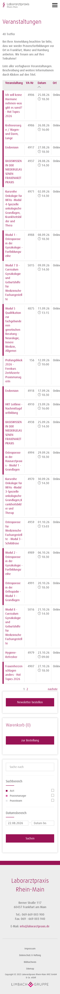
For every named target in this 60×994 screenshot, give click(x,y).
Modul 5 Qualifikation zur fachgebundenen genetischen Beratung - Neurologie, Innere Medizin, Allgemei (13, 329)
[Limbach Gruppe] (30, 984)
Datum (42, 83)
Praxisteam (16, 800)
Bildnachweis (30, 962)
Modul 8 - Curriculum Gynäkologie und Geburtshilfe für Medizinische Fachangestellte (13, 626)
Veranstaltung (14, 83)
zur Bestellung (30, 740)
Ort (55, 83)
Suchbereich (14, 781)
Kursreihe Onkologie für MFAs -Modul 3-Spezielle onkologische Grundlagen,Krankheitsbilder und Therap (13, 495)
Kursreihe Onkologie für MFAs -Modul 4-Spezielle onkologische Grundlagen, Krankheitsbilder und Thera (13, 208)
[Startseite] (22, 5)
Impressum (30, 948)
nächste (53, 689)
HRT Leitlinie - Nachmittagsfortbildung (13, 408)
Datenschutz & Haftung (30, 955)
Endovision (11, 147)
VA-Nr (30, 83)
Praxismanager (18, 795)
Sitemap (30, 968)
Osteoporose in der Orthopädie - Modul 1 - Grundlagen (13, 592)
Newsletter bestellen (30, 702)
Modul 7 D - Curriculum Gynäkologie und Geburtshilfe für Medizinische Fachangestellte (13, 282)
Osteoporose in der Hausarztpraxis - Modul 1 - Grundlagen (13, 461)
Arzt (12, 790)
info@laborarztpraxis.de (34, 926)
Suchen (30, 838)
